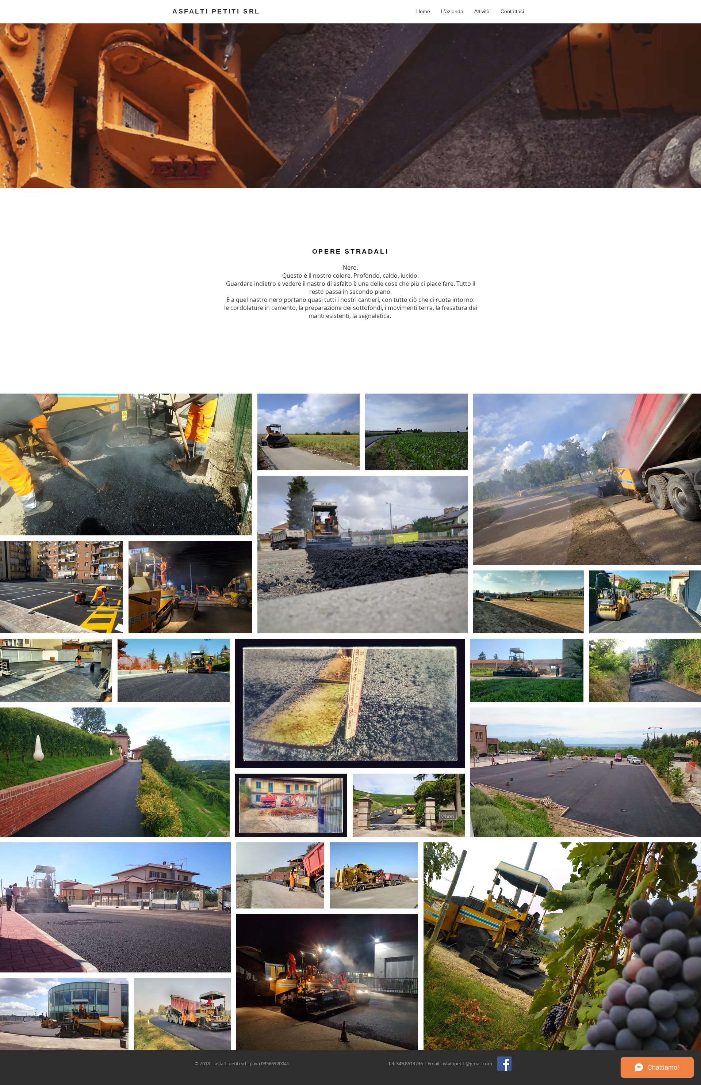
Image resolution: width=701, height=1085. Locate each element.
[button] (482, 11)
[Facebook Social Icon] (504, 1063)
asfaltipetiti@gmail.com (466, 1063)
